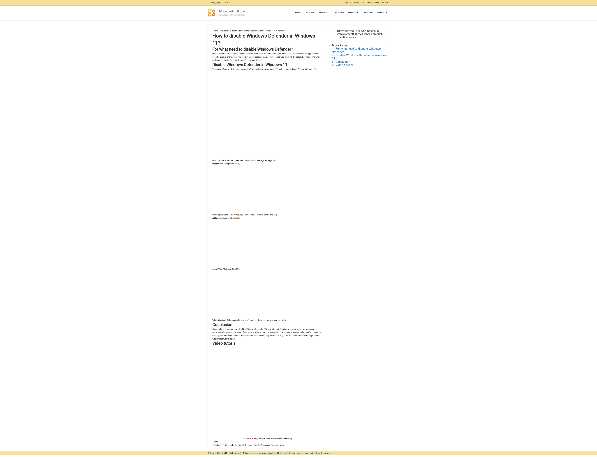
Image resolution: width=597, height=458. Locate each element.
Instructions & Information (230, 31)
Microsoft (284, 453)
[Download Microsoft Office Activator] (230, 13)
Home (215, 31)
